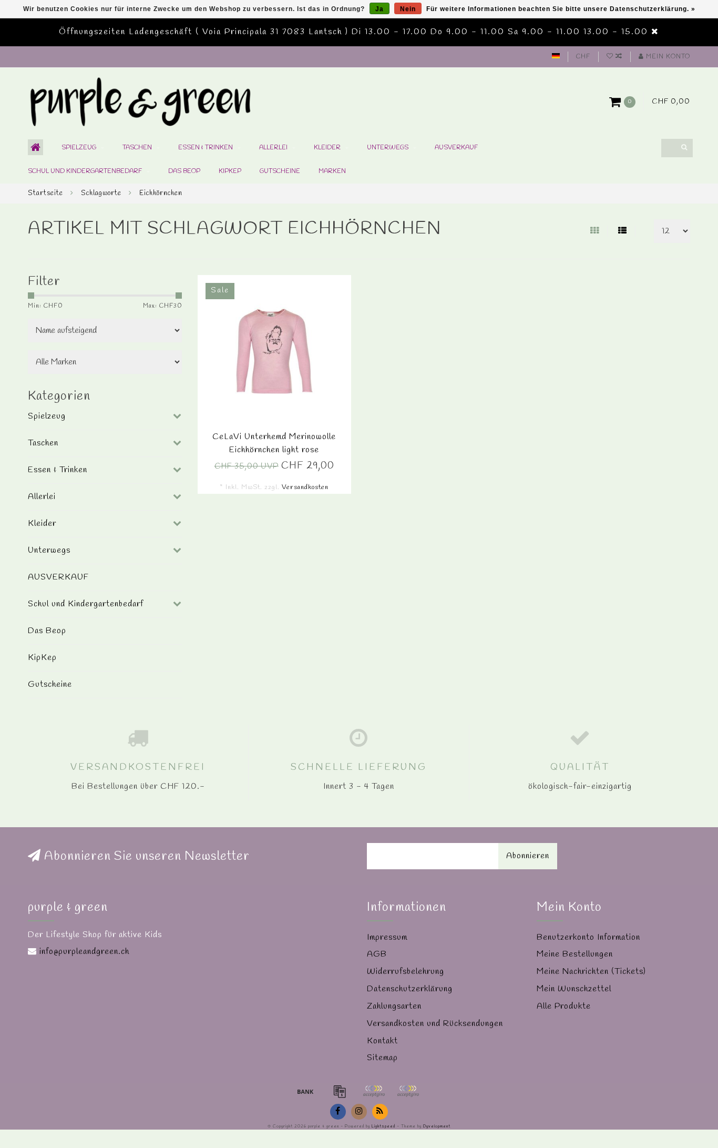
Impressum (387, 937)
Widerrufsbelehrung (405, 971)
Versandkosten (305, 487)
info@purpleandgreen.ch (84, 951)
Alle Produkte (564, 1006)
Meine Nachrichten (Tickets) (591, 971)
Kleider (327, 148)
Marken (332, 171)
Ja (379, 9)
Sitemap (382, 1057)
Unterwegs (387, 148)
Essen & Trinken (205, 148)
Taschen (137, 148)
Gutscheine (280, 171)
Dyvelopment (436, 1126)
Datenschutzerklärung (410, 988)
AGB (377, 954)
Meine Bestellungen (575, 954)
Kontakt (382, 1041)
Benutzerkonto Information (588, 937)
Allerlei (273, 148)
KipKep (230, 171)
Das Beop (184, 171)
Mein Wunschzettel (574, 988)
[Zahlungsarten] (305, 1091)
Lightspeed (383, 1126)
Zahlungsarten (394, 1006)
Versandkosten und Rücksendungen (435, 1023)
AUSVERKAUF (456, 148)
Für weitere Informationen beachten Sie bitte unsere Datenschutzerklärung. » (560, 9)
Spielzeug (78, 148)
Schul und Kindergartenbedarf (85, 171)
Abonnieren (527, 855)
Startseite (45, 193)
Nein (408, 9)
